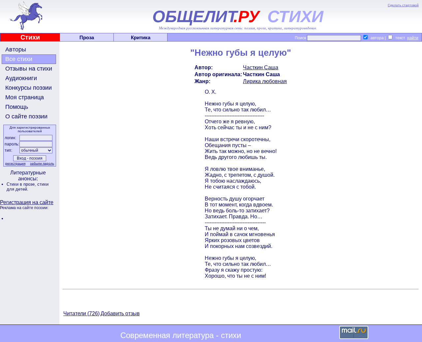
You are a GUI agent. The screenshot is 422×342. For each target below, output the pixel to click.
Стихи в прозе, (22, 184)
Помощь (16, 107)
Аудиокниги (21, 78)
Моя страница (24, 97)
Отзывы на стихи (28, 68)
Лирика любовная (265, 81)
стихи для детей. (27, 187)
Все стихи (18, 59)
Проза (86, 37)
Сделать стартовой (403, 5)
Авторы (15, 49)
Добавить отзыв (120, 313)
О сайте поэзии (26, 116)
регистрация (15, 163)
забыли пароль (42, 163)
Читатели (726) (81, 313)
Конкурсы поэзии (28, 87)
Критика (140, 37)
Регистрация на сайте (26, 202)
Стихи (30, 37)
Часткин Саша (260, 67)
